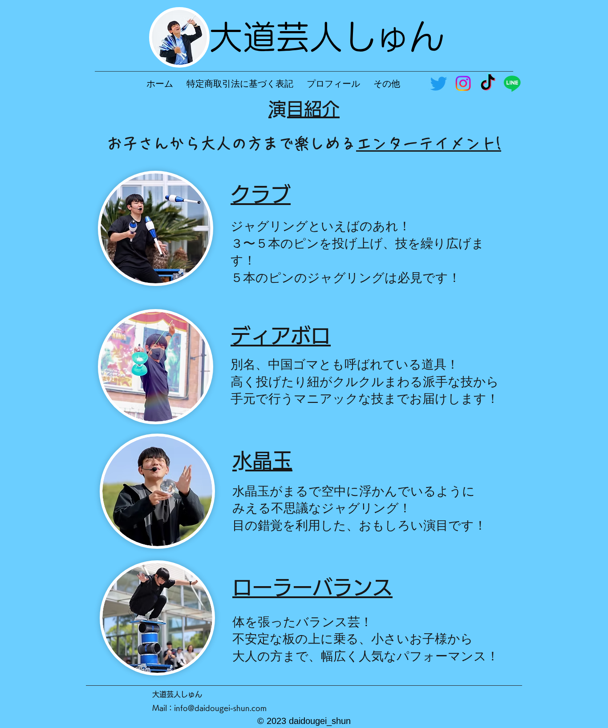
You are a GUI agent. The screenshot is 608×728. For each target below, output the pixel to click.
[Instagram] (463, 83)
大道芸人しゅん (326, 36)
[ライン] (512, 83)
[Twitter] (439, 83)
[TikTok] (488, 83)
